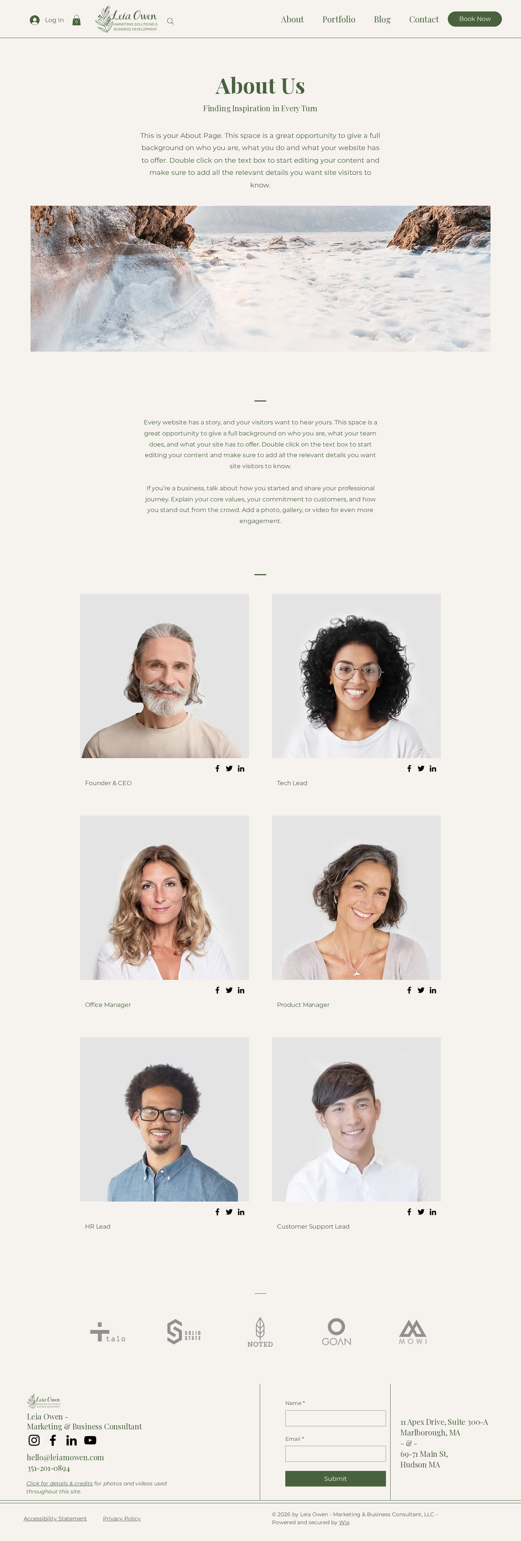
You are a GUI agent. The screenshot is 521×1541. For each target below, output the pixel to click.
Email (294, 1438)
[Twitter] (229, 768)
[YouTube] (90, 1440)
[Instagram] (34, 1440)
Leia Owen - (47, 1416)
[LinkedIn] (241, 768)
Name (295, 1403)
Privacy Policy (122, 1518)
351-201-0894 (48, 1468)
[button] (76, 20)
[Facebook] (217, 768)
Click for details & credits (59, 1483)
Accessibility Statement (55, 1518)
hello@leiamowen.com (65, 1457)
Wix (344, 1522)
